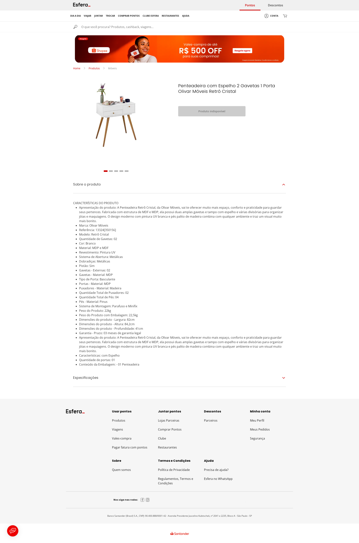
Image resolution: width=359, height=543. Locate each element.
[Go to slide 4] (121, 171)
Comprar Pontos (170, 429)
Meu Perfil (257, 420)
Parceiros (210, 420)
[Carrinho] (285, 16)
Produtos (94, 68)
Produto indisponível (211, 111)
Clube (162, 438)
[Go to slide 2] (111, 171)
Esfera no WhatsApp (218, 479)
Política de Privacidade (174, 470)
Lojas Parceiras (168, 420)
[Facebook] (142, 500)
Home (76, 68)
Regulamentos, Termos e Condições (175, 481)
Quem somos (121, 470)
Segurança (257, 438)
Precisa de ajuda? (216, 470)
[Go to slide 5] (126, 171)
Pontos (250, 5)
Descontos (275, 5)
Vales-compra (121, 438)
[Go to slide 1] (106, 171)
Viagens (117, 429)
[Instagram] (147, 500)
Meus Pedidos (260, 429)
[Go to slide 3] (116, 171)
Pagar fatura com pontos (129, 447)
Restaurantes (167, 447)
